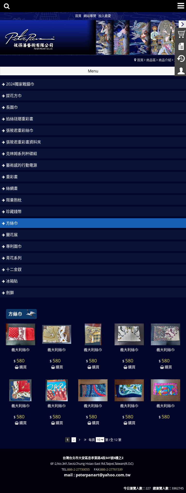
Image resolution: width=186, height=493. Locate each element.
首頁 (140, 60)
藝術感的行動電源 (21, 165)
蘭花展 (12, 234)
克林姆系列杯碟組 (21, 153)
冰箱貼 (12, 281)
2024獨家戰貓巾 (20, 84)
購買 (23, 367)
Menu (93, 71)
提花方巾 (14, 95)
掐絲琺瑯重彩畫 (19, 118)
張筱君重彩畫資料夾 (23, 142)
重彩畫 (12, 176)
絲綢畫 (12, 188)
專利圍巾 (14, 246)
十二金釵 (14, 269)
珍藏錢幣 (14, 211)
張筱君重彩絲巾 (19, 130)
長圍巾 (12, 107)
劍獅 (10, 292)
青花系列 (14, 258)
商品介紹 (165, 60)
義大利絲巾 (20, 349)
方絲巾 (12, 223)
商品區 (151, 60)
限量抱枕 (14, 200)
